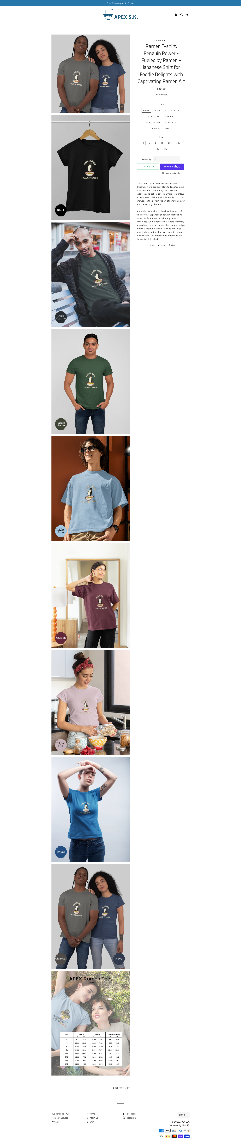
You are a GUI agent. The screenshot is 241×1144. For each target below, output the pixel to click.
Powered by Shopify (180, 1125)
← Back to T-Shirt (120, 1087)
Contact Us (92, 1117)
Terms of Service (59, 1117)
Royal (146, 110)
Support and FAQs (60, 1113)
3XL (178, 143)
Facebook (130, 1113)
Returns (91, 1113)
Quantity (146, 159)
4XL (157, 149)
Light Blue (170, 122)
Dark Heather (153, 122)
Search (90, 1121)
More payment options (172, 173)
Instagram (131, 1117)
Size (161, 137)
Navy (168, 128)
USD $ (182, 1115)
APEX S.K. (185, 1121)
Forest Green (172, 110)
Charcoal (169, 116)
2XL (170, 143)
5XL (165, 149)
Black (157, 110)
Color (161, 104)
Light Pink (153, 116)
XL (162, 143)
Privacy (55, 1121)
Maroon (156, 128)
